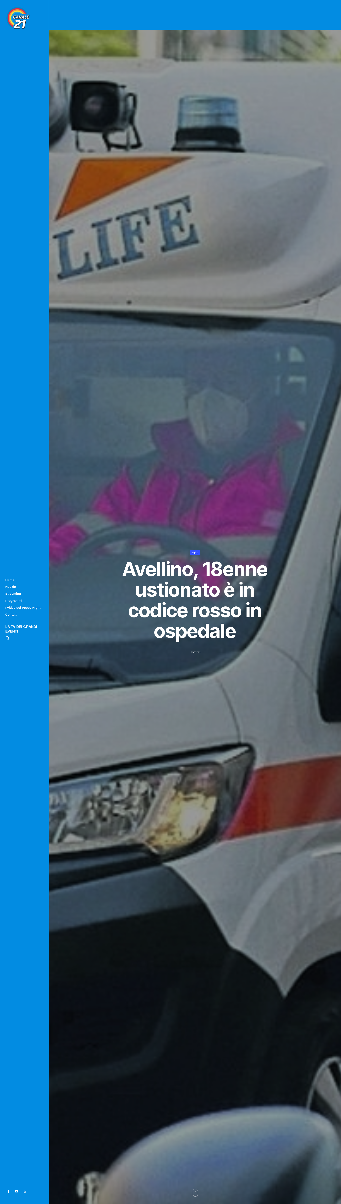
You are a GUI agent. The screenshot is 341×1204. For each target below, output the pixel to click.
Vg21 (195, 552)
